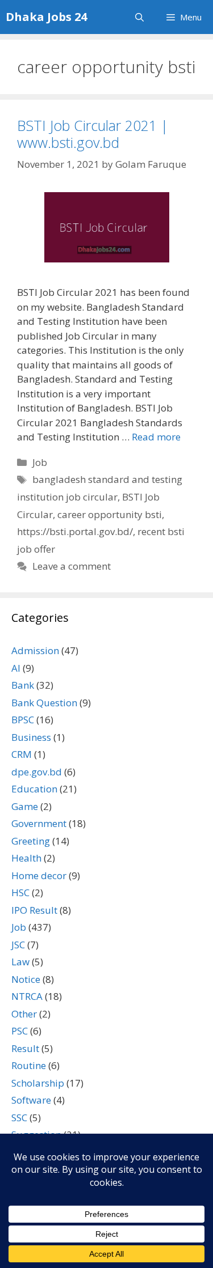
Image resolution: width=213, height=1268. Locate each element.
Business (31, 737)
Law (20, 961)
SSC (19, 1117)
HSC (20, 892)
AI (15, 668)
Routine (28, 1065)
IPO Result (34, 910)
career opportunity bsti (109, 514)
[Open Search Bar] (139, 17)
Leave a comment (71, 565)
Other (24, 1013)
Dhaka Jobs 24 (46, 16)
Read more (156, 436)
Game (24, 806)
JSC (18, 944)
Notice (25, 979)
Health (26, 857)
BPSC (22, 719)
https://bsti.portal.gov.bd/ (75, 531)
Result (25, 1048)
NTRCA (27, 996)
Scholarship (37, 1082)
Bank (22, 685)
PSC (19, 1030)
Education (34, 788)
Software (31, 1099)
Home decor (38, 875)
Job (39, 462)
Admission (35, 650)
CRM (21, 754)
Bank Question (44, 702)
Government (38, 823)
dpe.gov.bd (36, 771)
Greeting (30, 840)
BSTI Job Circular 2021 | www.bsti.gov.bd (92, 134)
